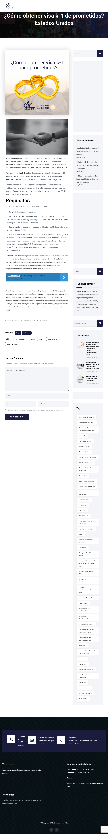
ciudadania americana (86, 417)
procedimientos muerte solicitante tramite (86, 631)
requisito (82, 645)
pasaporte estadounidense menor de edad (87, 589)
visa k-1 (32, 339)
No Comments (45, 320)
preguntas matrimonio (86, 624)
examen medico (84, 452)
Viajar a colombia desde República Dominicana (92, 378)
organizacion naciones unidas (86, 541)
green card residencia (86, 481)
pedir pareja (83, 603)
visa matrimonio (53, 339)
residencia (82, 664)
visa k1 (41, 339)
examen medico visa (85, 462)
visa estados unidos (19, 339)
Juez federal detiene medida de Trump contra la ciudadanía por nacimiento (87, 151)
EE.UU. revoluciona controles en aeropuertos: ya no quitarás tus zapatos (87, 165)
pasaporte (82, 547)
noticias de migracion (86, 529)
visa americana (84, 688)
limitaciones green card (87, 486)
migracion (82, 510)
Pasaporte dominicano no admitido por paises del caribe (87, 563)
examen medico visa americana (85, 469)
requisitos (82, 659)
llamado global (84, 499)
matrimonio (82, 505)
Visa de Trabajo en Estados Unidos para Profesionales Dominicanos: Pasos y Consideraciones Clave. (92, 349)
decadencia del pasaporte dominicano (86, 429)
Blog (17, 333)
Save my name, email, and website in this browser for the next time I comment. (35, 410)
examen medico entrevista (87, 457)
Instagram (27, 333)
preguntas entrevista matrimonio (85, 610)
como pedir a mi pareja (86, 422)
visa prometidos (12, 344)
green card (83, 476)
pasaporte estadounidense (84, 580)
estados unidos (84, 446)
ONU (80, 534)
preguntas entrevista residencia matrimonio (86, 617)
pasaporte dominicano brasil (86, 554)
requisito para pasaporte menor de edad (87, 652)
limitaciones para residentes (85, 493)
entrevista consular (85, 441)
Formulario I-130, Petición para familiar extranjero (33, 294)
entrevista (82, 436)
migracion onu (83, 515)
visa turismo (83, 698)
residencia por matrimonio (84, 676)
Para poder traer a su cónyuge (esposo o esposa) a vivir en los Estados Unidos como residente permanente (37, 297)
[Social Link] (51, 830)
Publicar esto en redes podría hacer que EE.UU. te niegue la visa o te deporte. (87, 179)
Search (100, 323)
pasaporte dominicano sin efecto (87, 572)
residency (82, 682)
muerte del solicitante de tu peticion (87, 522)
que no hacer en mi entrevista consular (85, 639)
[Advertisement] (88, 96)
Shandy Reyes (14, 320)
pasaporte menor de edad (87, 597)
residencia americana (86, 669)
